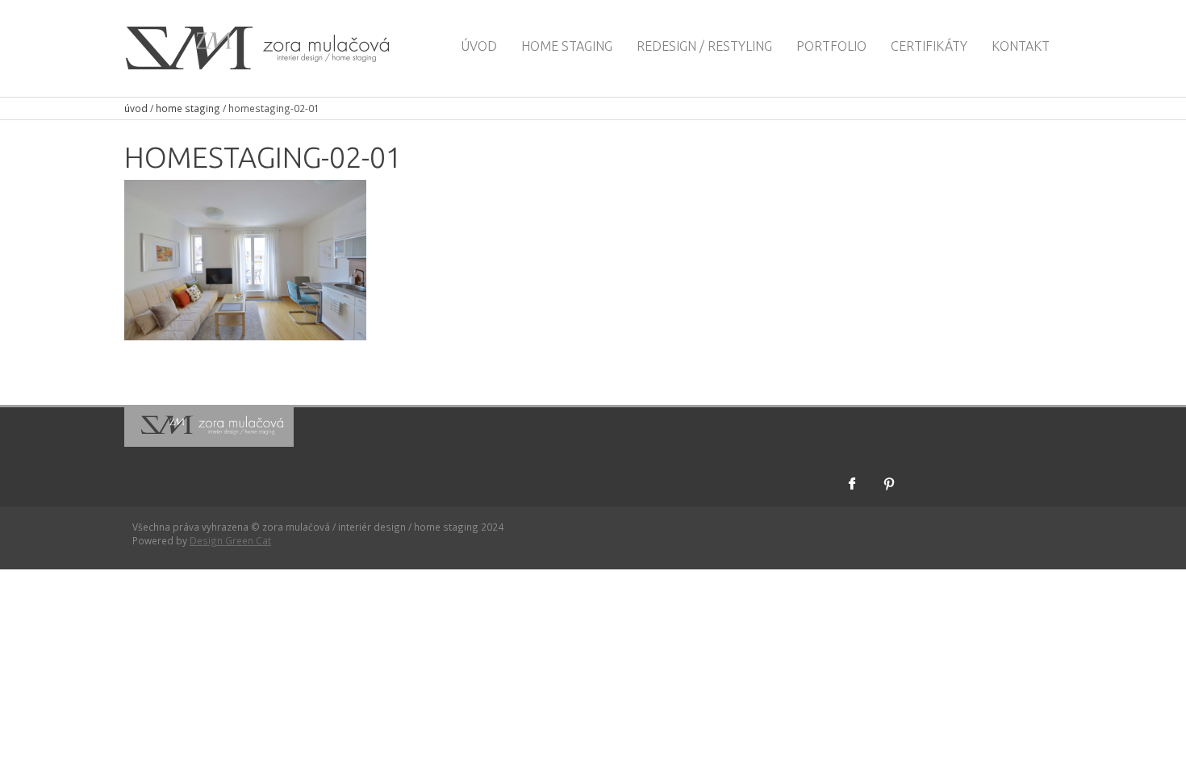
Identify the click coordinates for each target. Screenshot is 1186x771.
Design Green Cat (230, 540)
